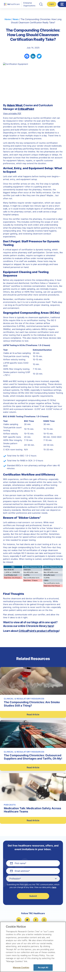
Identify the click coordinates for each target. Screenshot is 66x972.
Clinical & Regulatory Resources (24, 699)
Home (8, 19)
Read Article (33, 714)
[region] (33, 947)
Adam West (14, 105)
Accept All (43, 967)
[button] (41, 4)
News (16, 19)
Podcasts (10, 805)
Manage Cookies (21, 967)
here (54, 887)
